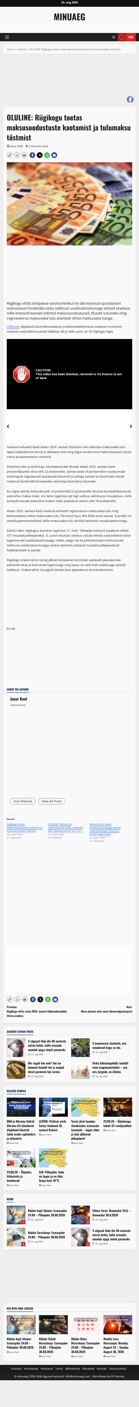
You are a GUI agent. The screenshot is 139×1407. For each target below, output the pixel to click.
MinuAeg (69, 16)
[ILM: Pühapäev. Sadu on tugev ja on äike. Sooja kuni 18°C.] (53, 1157)
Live (130, 37)
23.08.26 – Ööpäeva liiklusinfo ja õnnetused (19, 1176)
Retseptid (88, 1368)
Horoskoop (31, 1368)
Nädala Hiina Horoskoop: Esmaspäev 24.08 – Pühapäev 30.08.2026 (85, 1345)
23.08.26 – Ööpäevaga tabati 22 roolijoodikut (117, 1123)
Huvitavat (47, 1368)
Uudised (16, 1368)
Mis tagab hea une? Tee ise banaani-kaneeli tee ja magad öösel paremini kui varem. (16, 1069)
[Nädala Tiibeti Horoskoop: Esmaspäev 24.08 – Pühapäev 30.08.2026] (53, 1324)
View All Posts (52, 801)
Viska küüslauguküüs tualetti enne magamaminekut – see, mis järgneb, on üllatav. (80, 1069)
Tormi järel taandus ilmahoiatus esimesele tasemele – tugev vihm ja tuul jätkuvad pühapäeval (85, 1130)
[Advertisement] (69, 82)
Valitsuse (13, 326)
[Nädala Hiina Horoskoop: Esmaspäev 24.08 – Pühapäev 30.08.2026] (85, 1324)
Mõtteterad (72, 1368)
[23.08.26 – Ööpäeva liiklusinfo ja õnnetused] (21, 1157)
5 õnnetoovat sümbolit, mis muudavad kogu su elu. (80, 1047)
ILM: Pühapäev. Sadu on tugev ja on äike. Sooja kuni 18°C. (51, 1176)
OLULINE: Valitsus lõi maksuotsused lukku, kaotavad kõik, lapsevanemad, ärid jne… (65, 827)
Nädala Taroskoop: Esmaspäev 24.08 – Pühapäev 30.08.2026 (16, 1237)
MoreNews (99, 1376)
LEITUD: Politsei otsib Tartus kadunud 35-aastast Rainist (52, 1125)
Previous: (37, 1011)
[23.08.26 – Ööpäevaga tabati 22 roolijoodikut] (117, 1107)
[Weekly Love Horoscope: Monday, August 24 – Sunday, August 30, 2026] (117, 1324)
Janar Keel (16, 146)
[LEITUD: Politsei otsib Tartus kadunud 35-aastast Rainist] (53, 1107)
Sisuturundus (117, 1368)
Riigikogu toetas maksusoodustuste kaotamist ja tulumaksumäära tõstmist (25, 827)
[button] (7, 37)
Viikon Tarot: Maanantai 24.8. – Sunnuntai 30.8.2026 (80, 1215)
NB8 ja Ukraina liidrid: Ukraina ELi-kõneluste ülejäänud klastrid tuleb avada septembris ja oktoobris (21, 1130)
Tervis (59, 1368)
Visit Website (23, 801)
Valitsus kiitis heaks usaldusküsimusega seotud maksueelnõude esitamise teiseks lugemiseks (105, 829)
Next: (106, 1009)
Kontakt (102, 1368)
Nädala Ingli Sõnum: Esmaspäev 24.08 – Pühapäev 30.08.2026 (16, 1215)
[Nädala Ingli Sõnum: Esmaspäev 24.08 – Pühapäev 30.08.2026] (21, 1324)
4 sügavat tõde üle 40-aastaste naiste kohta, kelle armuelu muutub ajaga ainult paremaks (16, 1047)
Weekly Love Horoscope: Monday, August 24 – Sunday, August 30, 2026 (116, 1345)
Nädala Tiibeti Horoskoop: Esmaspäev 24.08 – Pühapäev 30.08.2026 (53, 1345)
